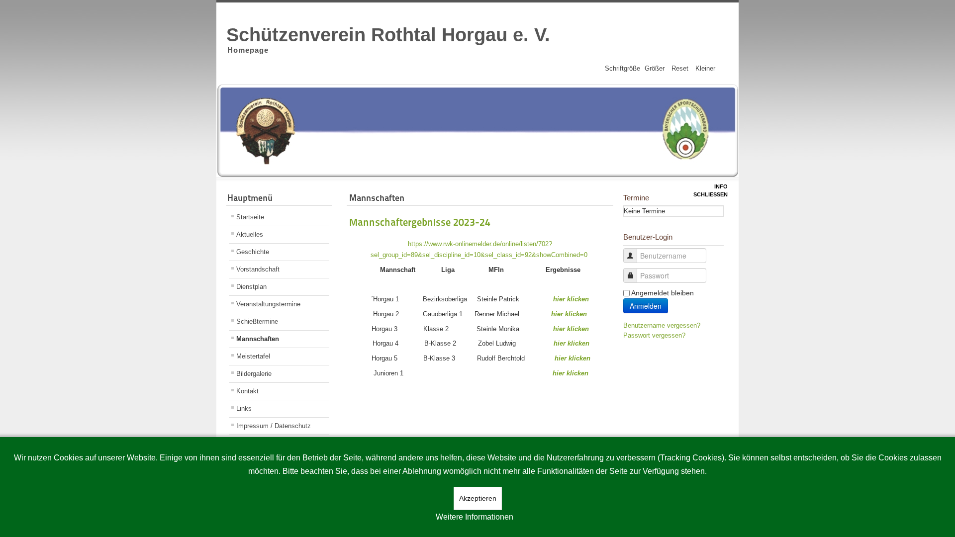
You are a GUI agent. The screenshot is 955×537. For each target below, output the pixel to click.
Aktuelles (249, 234)
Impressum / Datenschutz (273, 426)
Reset (679, 68)
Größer (655, 68)
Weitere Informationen (474, 517)
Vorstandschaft (258, 269)
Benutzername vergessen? (661, 325)
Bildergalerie (254, 373)
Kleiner (705, 68)
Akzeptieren (477, 498)
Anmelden (646, 306)
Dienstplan (251, 286)
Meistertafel (253, 356)
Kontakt (247, 391)
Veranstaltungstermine (268, 304)
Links (244, 408)
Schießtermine (257, 321)
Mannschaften (257, 339)
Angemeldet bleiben (662, 293)
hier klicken (571, 299)
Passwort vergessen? (654, 335)
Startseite (250, 217)
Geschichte (252, 252)
